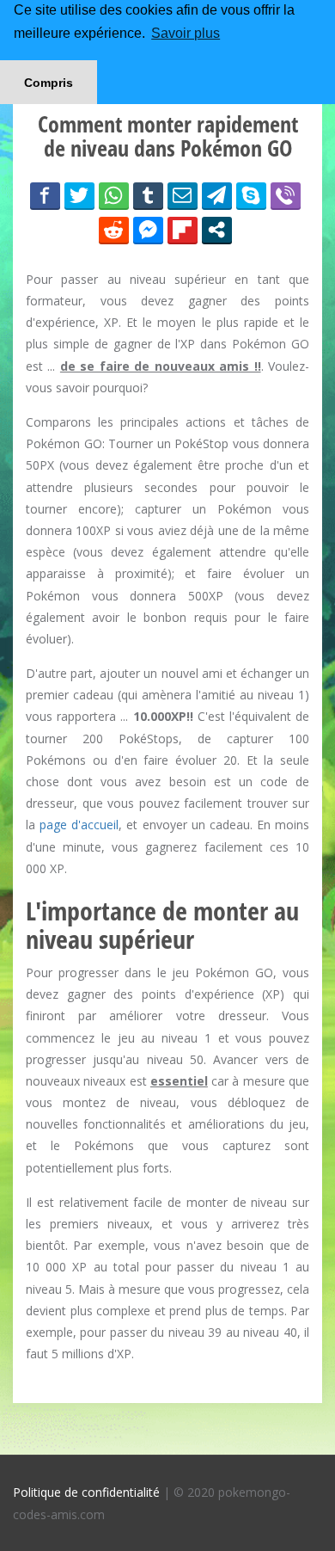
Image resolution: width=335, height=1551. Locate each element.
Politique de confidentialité (86, 1492)
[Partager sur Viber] (286, 195)
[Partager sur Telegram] (217, 195)
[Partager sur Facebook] (45, 195)
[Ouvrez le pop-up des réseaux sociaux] (217, 230)
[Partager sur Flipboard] (183, 230)
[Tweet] (79, 195)
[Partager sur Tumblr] (148, 195)
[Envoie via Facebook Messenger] (148, 230)
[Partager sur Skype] (251, 195)
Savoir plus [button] (185, 33)
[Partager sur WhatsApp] (114, 195)
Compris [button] (48, 82)
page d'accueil (79, 824)
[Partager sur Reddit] (114, 230)
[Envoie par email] (183, 195)
